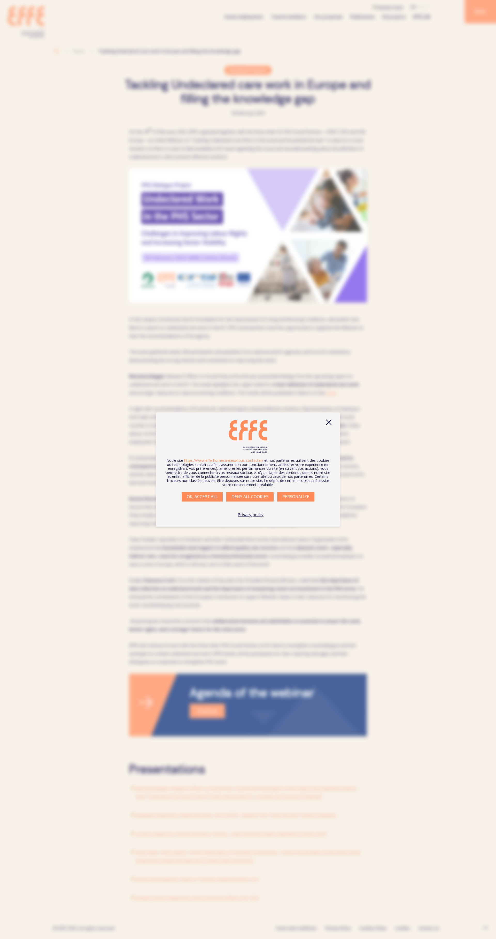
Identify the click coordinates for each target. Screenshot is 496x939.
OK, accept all (202, 496)
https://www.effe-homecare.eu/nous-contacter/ (223, 460)
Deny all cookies (249, 496)
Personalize (295, 496)
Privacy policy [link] (251, 515)
